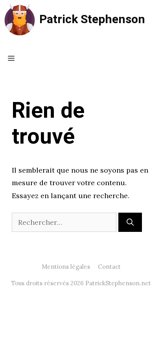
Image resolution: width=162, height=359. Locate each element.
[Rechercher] (130, 222)
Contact (109, 266)
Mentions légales (66, 266)
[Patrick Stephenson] (19, 19)
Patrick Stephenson (92, 19)
